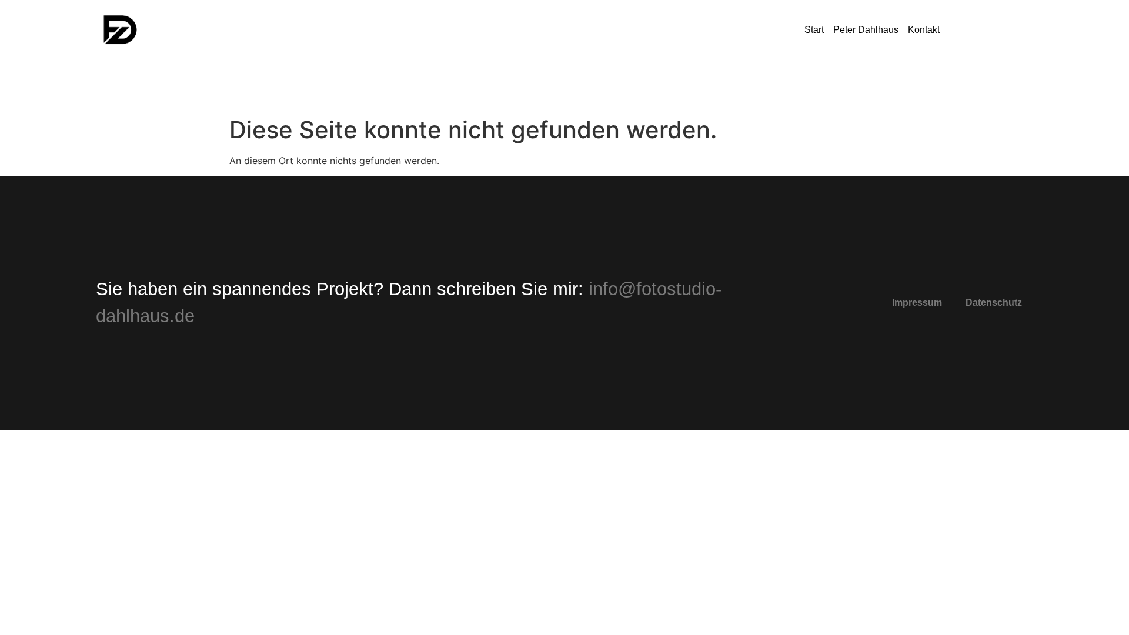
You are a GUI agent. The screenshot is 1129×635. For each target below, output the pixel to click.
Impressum (917, 303)
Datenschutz (994, 303)
